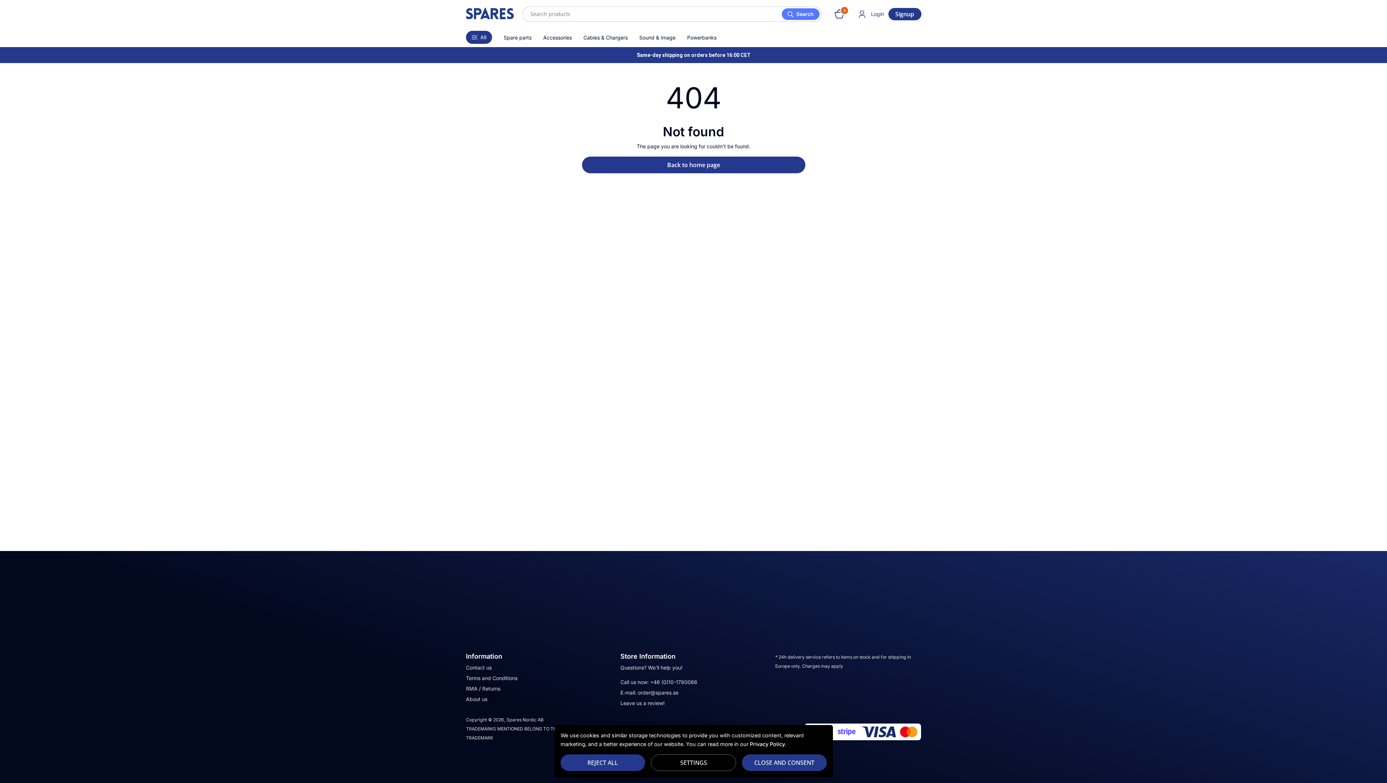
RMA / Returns (483, 688)
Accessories (557, 37)
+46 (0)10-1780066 (673, 682)
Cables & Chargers (605, 37)
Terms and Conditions (491, 678)
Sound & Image (657, 37)
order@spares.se (658, 692)
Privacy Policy (767, 744)
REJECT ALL (602, 763)
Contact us (479, 667)
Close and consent (784, 763)
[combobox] (672, 14)
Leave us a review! (642, 703)
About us (476, 699)
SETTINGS (693, 763)
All (483, 37)
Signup (904, 14)
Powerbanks (702, 37)
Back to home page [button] (693, 165)
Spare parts (518, 37)
